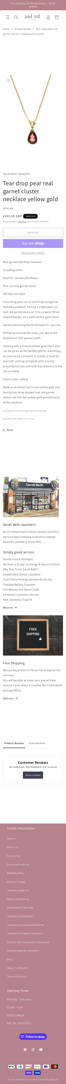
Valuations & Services (20, 907)
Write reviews (33, 775)
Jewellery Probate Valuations (25, 933)
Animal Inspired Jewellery (23, 950)
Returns (8, 607)
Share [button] (10, 430)
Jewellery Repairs (18, 890)
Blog (10, 959)
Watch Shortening (18, 899)
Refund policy (15, 873)
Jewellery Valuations (20, 916)
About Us (12, 847)
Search (11, 838)
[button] (8, 17)
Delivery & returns (18, 864)
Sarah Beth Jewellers (26, 1079)
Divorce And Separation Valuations (28, 942)
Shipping (22, 221)
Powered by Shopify (48, 1079)
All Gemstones (22, 29)
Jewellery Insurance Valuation (25, 925)
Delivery (8, 698)
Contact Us (13, 856)
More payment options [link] (33, 252)
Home (6, 29)
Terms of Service (17, 976)
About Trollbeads (17, 968)
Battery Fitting (16, 881)
